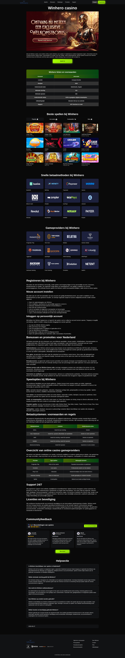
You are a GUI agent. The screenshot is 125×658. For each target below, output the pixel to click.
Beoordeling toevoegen (90, 525)
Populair (34, 119)
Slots (89, 119)
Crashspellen (70, 119)
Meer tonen (62, 551)
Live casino (52, 119)
